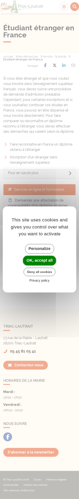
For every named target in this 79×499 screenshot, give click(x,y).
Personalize (39, 248)
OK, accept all (40, 260)
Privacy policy (39, 280)
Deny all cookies (39, 272)
